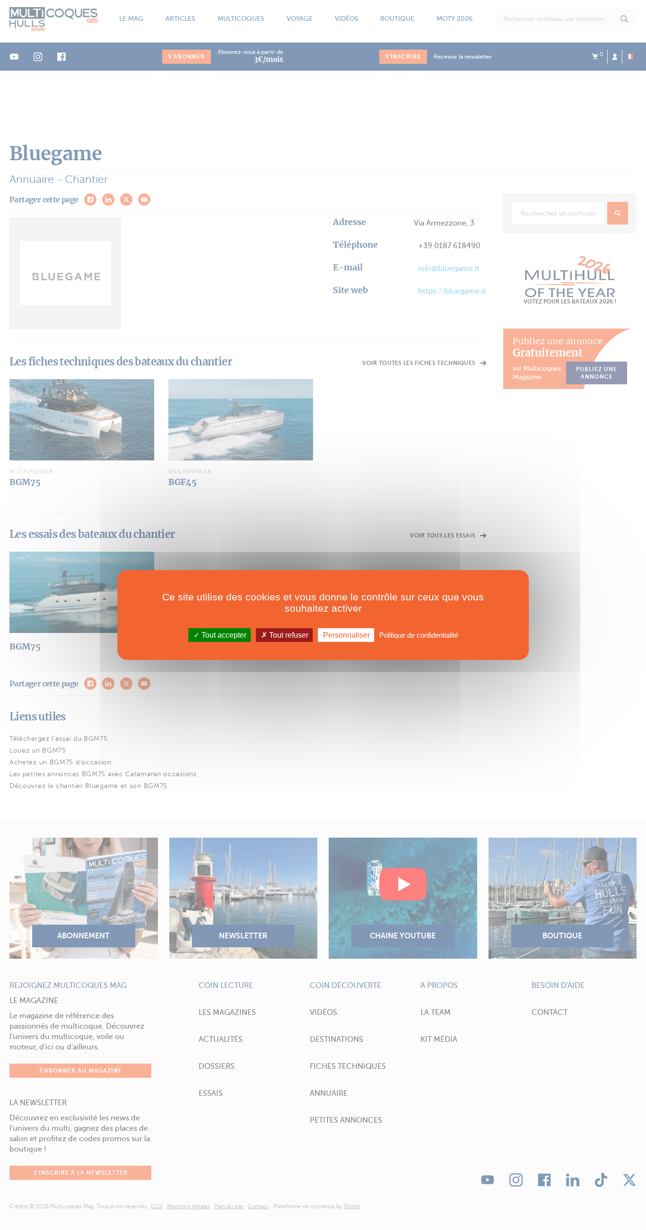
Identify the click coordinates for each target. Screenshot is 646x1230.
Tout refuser (287, 635)
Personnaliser (346, 635)
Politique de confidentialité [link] (418, 635)
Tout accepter (223, 635)
